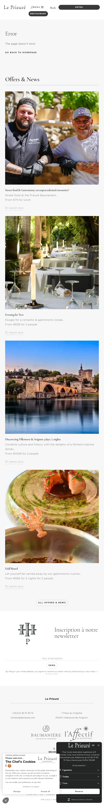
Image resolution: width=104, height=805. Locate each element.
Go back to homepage (21, 53)
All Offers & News (52, 603)
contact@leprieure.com (22, 718)
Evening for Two (14, 315)
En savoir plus (14, 208)
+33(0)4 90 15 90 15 (22, 713)
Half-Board (11, 569)
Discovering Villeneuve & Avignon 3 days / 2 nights (33, 439)
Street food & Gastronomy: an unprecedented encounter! (37, 190)
